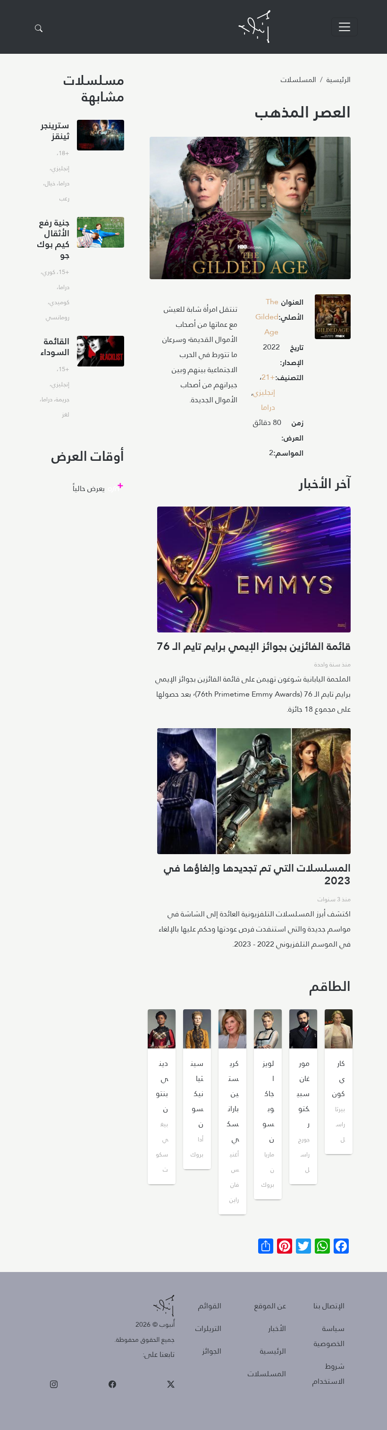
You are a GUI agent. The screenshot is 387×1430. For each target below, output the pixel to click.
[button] (333, 319)
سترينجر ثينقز (55, 130)
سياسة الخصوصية (329, 1336)
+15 (64, 271)
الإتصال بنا (329, 1305)
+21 (268, 377)
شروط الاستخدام (328, 1373)
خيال (50, 183)
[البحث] (38, 28)
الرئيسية (339, 79)
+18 (64, 152)
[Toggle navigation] (344, 26)
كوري (48, 271)
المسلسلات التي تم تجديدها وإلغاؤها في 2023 (257, 874)
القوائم (209, 1305)
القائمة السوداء (55, 346)
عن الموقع (270, 1305)
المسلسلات (298, 79)
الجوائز (211, 1351)
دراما (268, 407)
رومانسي (57, 317)
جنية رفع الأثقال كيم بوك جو (53, 238)
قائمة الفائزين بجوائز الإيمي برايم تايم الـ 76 (254, 646)
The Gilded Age (266, 316)
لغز (65, 414)
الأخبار (277, 1328)
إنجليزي (264, 392)
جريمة (62, 399)
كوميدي (59, 302)
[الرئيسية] (254, 27)
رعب (64, 198)
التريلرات (208, 1328)
